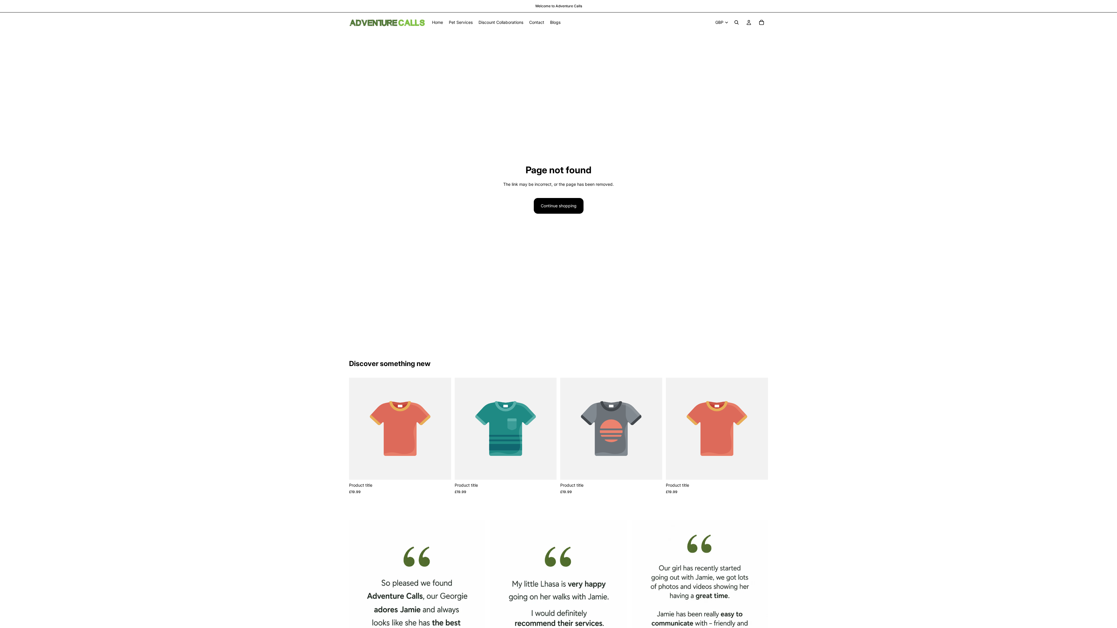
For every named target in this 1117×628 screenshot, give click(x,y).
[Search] (736, 22)
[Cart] (761, 22)
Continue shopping (559, 205)
